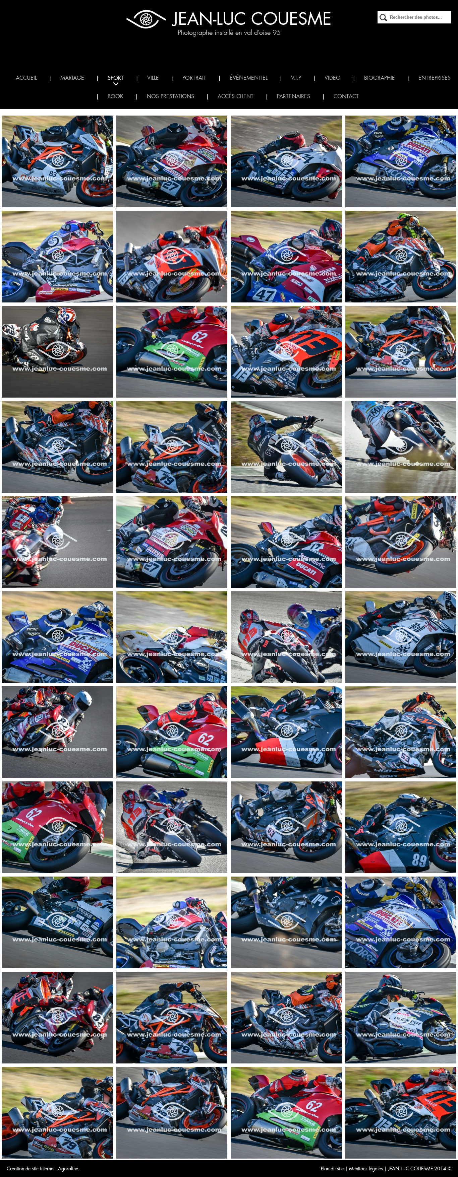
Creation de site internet (30, 1169)
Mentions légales (366, 1169)
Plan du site (332, 1169)
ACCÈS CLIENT (235, 96)
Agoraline (68, 1169)
